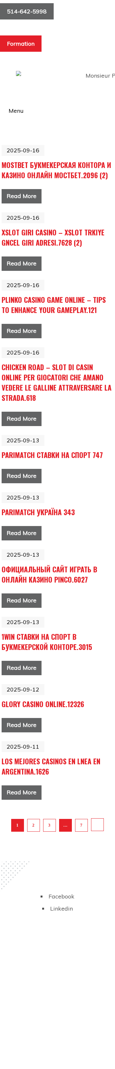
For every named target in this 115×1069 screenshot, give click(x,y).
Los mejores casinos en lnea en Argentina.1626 (51, 766)
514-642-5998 (27, 11)
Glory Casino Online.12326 (43, 704)
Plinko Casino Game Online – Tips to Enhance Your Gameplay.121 (54, 304)
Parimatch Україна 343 (38, 512)
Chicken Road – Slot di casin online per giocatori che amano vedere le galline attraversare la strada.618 (56, 382)
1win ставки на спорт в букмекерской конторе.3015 (47, 641)
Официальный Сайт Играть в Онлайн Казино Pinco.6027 (49, 574)
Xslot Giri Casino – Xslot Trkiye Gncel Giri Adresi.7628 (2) (53, 237)
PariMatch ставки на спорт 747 (52, 455)
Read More (21, 196)
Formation (20, 43)
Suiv (97, 824)
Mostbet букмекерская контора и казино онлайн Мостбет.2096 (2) (56, 170)
